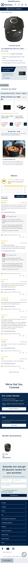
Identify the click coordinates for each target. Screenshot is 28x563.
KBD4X (16, 113)
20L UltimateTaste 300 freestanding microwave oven (8, 75)
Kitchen (4, 502)
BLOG (3, 542)
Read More (14, 425)
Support (24, 93)
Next (25, 9)
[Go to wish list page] (19, 5)
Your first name (5, 480)
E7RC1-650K (5, 454)
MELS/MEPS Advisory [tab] (14, 1)
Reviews (18, 93)
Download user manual (8, 89)
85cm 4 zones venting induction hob (7, 116)
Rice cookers (7, 12)
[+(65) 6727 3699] (24, 554)
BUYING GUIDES (5, 538)
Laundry (4, 506)
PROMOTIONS (5, 534)
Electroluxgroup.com (7, 552)
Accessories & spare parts (9, 518)
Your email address (6, 485)
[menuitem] (7, 4)
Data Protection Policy (17, 556)
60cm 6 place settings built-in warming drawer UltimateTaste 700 (20, 117)
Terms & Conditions (7, 556)
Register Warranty (14, 408)
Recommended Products (8, 93)
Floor (3, 510)
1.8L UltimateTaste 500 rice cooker (7, 456)
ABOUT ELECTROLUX (6, 530)
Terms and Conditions (7, 492)
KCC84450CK (3, 113)
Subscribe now (14, 495)
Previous (1, 9)
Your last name (17, 480)
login (16, 400)
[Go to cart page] (22, 5)
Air (2, 514)
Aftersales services (7, 522)
